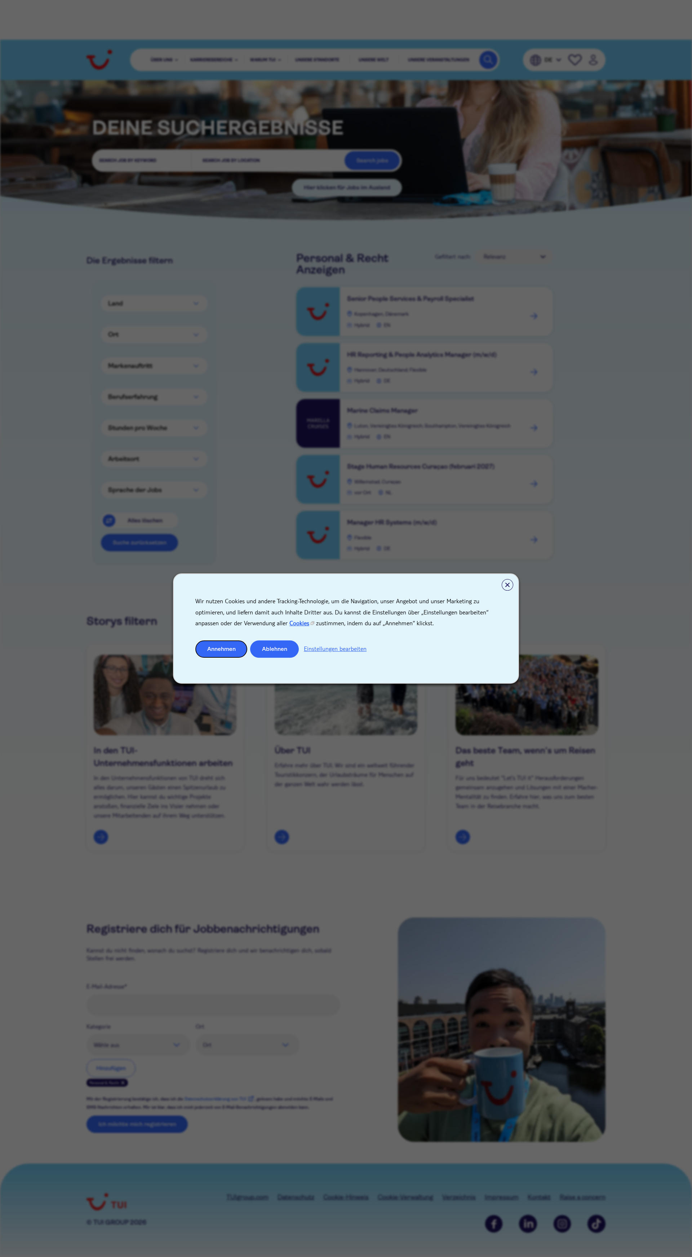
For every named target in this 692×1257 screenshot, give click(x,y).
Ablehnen (274, 648)
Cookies (299, 623)
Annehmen (221, 648)
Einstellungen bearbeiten (335, 648)
